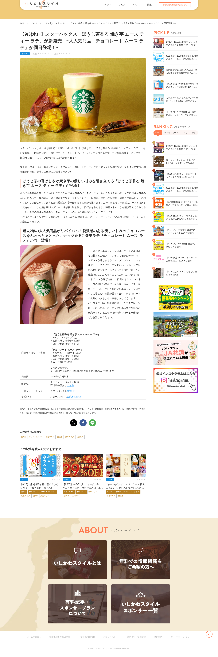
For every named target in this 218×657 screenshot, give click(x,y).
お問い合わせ (109, 637)
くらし (136, 4)
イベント (106, 4)
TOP (22, 23)
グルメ (122, 4)
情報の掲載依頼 (88, 637)
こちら (70, 385)
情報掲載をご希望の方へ (60, 637)
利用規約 (158, 637)
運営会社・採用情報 (136, 637)
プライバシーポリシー (181, 637)
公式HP (71, 391)
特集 (149, 4)
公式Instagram (74, 396)
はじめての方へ (34, 637)
